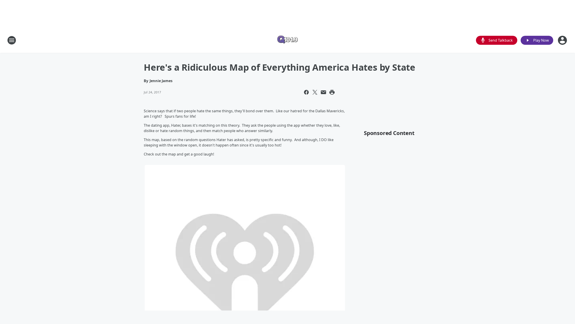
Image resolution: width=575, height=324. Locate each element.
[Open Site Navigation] (11, 40)
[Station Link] (287, 40)
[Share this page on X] (315, 92)
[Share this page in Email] (323, 92)
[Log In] (563, 40)
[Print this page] (332, 92)
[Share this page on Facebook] (306, 92)
